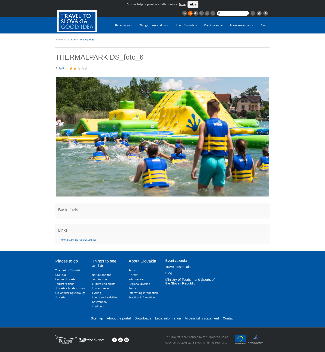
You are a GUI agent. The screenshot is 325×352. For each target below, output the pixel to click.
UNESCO (60, 275)
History (133, 275)
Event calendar (213, 25)
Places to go (122, 25)
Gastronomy (99, 302)
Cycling (96, 293)
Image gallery (87, 39)
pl (207, 13)
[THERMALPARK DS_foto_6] (162, 136)
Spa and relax (100, 288)
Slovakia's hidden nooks (70, 288)
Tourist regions (64, 284)
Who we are (136, 279)
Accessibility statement (202, 318)
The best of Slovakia (67, 270)
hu (201, 13)
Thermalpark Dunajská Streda (77, 239)
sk (184, 13)
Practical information (142, 297)
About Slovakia (185, 25)
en (190, 13)
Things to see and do (153, 25)
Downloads (142, 318)
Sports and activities (105, 297)
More (182, 4)
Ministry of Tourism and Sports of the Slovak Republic (190, 281)
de (195, 13)
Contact (228, 318)
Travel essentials (241, 25)
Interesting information (143, 293)
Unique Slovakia (65, 279)
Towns (133, 288)
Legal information (168, 318)
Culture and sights (103, 284)
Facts (132, 270)
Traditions (98, 306)
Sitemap (97, 318)
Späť (61, 68)
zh (212, 13)
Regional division (139, 284)
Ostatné (71, 39)
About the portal (119, 318)
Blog (263, 25)
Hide (193, 4)
